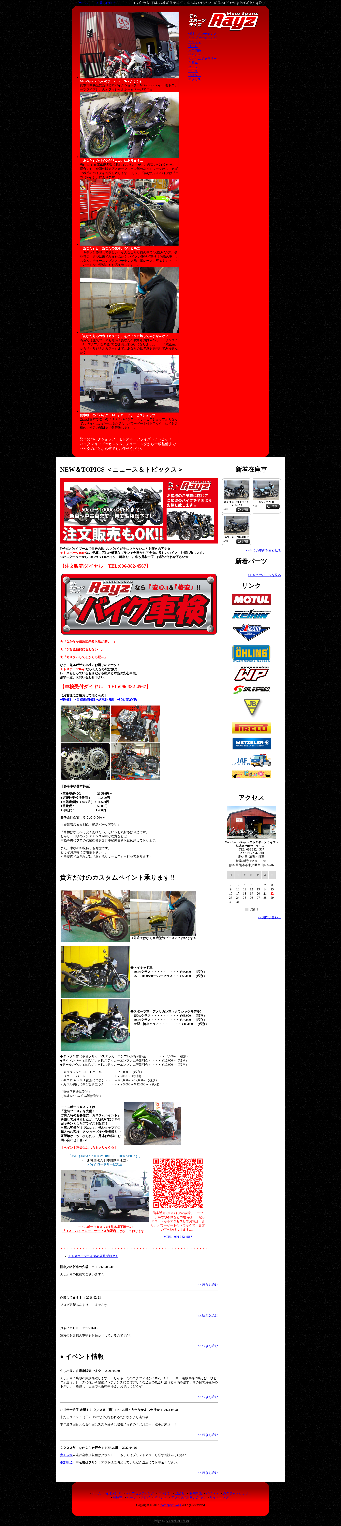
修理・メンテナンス (202, 33)
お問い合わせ (105, 3)
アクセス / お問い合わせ (188, 1497)
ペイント (194, 54)
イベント (194, 75)
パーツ (193, 67)
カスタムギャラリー (202, 58)
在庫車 (193, 62)
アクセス (194, 79)
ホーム (83, 3)
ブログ (193, 71)
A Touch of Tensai (177, 1521)
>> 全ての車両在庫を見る (263, 550)
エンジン (194, 42)
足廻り (193, 46)
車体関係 (194, 50)
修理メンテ (113, 1493)
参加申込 (66, 1462)
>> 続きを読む (208, 1284)
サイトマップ (219, 1497)
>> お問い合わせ (269, 917)
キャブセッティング (202, 38)
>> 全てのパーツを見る (264, 575)
